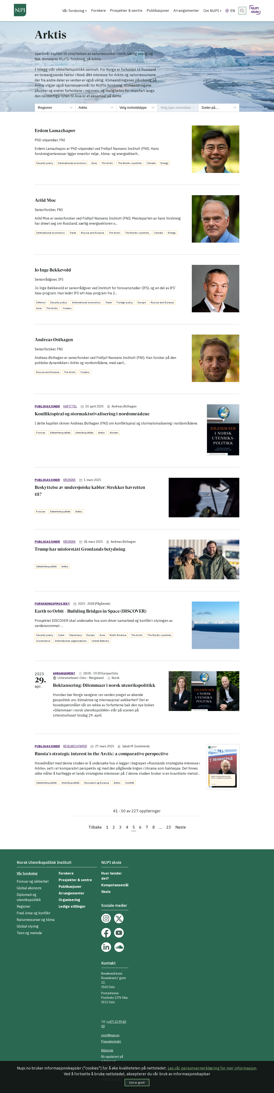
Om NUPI (211, 10)
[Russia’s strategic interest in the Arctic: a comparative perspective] (223, 767)
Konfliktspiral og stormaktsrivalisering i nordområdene (92, 413)
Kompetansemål (114, 885)
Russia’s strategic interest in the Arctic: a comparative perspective (101, 753)
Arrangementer (186, 10)
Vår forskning (73, 10)
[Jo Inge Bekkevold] (215, 289)
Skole (106, 891)
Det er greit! (137, 1082)
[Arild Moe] (215, 219)
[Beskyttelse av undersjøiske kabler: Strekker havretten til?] (204, 498)
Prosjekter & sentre (126, 10)
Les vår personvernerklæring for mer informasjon (212, 1068)
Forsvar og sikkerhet (33, 881)
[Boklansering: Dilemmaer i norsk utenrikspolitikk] (204, 697)
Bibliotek (107, 1050)
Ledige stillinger (72, 906)
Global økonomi (29, 888)
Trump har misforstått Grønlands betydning (80, 549)
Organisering (69, 900)
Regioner (23, 906)
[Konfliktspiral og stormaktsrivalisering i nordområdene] (223, 430)
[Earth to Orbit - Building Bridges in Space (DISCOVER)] (215, 626)
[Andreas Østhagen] (215, 359)
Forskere (98, 10)
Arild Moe (45, 200)
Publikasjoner (158, 10)
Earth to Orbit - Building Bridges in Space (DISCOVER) (90, 611)
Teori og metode (29, 933)
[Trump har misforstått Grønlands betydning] (204, 560)
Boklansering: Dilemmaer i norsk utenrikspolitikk (104, 685)
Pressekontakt (111, 1041)
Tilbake (95, 827)
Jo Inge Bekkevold (53, 270)
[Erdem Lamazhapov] (215, 149)
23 (168, 827)
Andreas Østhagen (54, 339)
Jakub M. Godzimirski (136, 746)
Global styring (28, 926)
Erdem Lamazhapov (55, 130)
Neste (180, 827)
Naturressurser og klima (36, 919)
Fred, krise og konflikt (33, 913)
